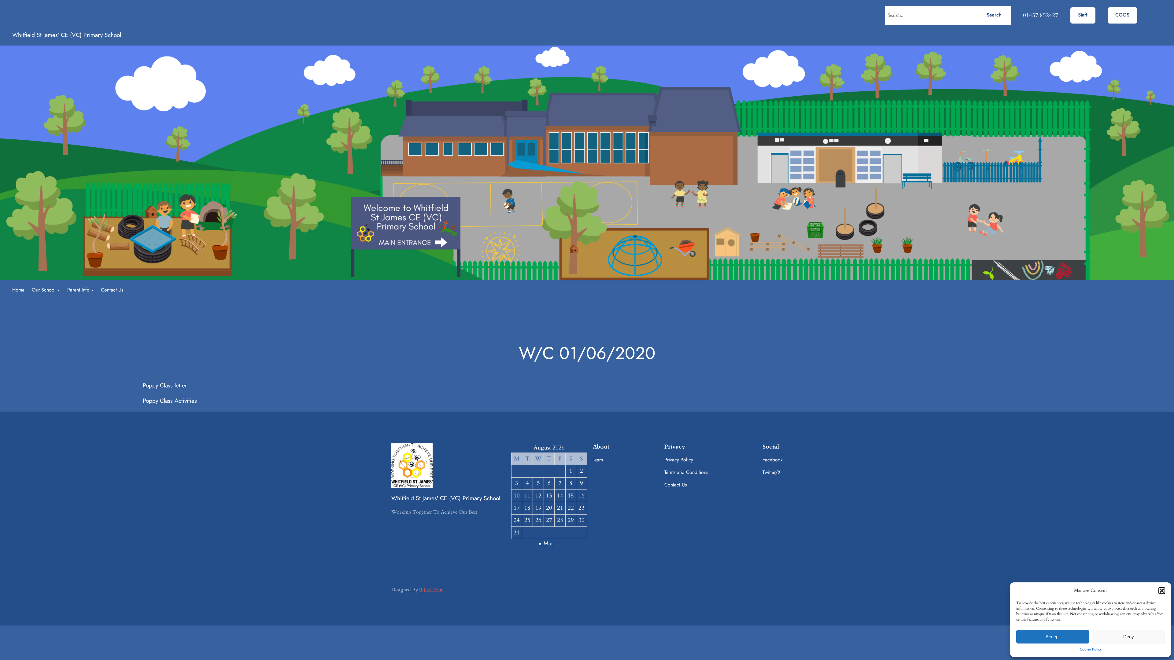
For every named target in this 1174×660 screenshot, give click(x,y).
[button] (1162, 591)
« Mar (546, 543)
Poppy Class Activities (170, 400)
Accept (1053, 636)
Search (994, 14)
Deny (1128, 636)
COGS (1122, 14)
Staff (1082, 14)
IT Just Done (431, 589)
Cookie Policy (1091, 649)
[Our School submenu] (58, 290)
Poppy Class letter (165, 385)
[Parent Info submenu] (92, 290)
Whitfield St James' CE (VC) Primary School (66, 35)
